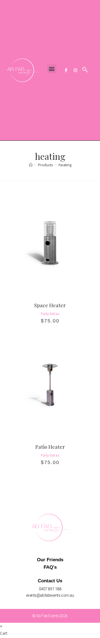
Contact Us (50, 580)
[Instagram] (75, 70)
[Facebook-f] (65, 70)
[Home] (30, 164)
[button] (51, 68)
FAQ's (50, 567)
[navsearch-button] (85, 70)
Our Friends (50, 559)
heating (65, 164)
